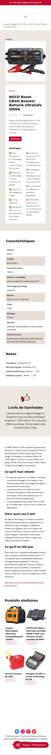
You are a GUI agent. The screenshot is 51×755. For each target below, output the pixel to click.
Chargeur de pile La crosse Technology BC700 (35, 677)
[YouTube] (34, 731)
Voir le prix (15, 139)
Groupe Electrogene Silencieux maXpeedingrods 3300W (14, 634)
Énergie (14, 24)
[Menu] (25, 16)
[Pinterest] (28, 731)
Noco (12, 91)
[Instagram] (23, 731)
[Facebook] (17, 731)
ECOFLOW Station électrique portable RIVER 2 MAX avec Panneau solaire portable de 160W (36, 634)
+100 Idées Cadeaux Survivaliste (25, 2)
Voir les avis (28, 115)
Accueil (6, 24)
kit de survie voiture (20, 582)
